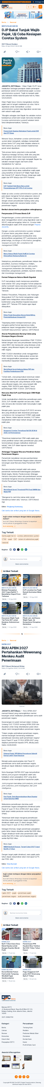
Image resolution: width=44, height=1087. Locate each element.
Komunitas (5, 1036)
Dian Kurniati (12, 864)
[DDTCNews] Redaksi (10, 44)
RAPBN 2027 (6, 644)
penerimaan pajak (24, 893)
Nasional (13, 22)
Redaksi (26, 1030)
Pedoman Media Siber (31, 1033)
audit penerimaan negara (27, 896)
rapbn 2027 (6, 893)
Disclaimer (26, 1036)
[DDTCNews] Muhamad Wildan (13, 666)
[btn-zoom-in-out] (4, 52)
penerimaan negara (9, 896)
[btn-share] (27, 52)
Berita (4, 22)
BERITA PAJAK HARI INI (10, 26)
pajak (10, 539)
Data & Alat (6, 1039)
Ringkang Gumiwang (15, 507)
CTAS (4, 539)
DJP (15, 539)
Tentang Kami (28, 1027)
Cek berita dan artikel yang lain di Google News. (21, 511)
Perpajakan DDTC (8, 1042)
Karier (25, 1042)
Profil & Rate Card (29, 1045)
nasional (5, 542)
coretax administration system (28, 536)
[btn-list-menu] (40, 7)
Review (4, 1033)
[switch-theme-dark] (28, 7)
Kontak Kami (27, 1039)
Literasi (4, 1030)
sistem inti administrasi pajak (28, 539)
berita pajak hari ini (9, 536)
